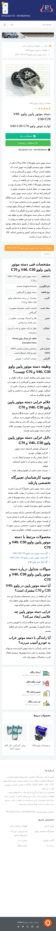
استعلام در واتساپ (26, 143)
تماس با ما (22, 840)
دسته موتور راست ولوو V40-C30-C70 (27, 558)
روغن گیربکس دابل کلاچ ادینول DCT (15, 747)
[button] (5, 5)
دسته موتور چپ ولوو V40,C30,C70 (28, 553)
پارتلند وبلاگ (22, 846)
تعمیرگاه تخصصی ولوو (44, 831)
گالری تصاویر (48, 840)
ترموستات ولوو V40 (41, 745)
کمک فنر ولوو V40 (36, 562)
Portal (19, 922)
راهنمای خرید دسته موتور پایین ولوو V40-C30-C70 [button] (29, 248)
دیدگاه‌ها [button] (47, 254)
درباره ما (50, 846)
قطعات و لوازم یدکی (18, 826)
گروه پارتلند (49, 826)
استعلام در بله (26, 136)
